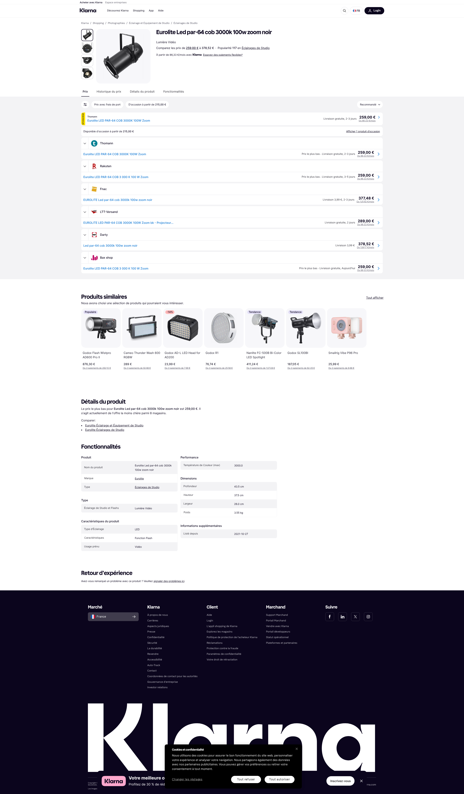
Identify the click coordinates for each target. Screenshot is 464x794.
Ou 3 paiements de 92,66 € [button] (137, 368)
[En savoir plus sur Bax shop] (84, 257)
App (151, 10)
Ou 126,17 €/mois (365, 247)
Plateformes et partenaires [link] (281, 642)
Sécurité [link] (152, 642)
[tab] (85, 91)
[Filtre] (85, 104)
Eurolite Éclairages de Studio (104, 430)
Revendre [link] (153, 654)
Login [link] (210, 620)
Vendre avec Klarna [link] (277, 626)
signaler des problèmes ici (169, 581)
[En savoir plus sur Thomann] (84, 143)
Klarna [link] (85, 23)
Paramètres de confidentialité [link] (224, 654)
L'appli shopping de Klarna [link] (222, 626)
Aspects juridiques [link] (158, 626)
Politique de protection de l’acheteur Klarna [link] (232, 637)
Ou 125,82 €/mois (365, 201)
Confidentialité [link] (156, 637)
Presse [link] (151, 631)
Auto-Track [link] (153, 665)
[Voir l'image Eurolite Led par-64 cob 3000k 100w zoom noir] (87, 35)
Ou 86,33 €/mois (367, 120)
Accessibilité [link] (154, 659)
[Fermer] (297, 749)
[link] (329, 616)
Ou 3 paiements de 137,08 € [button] (260, 368)
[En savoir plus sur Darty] (84, 234)
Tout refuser (246, 779)
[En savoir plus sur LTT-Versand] (84, 212)
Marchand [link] (275, 607)
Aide (160, 10)
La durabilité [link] (154, 648)
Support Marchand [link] (277, 615)
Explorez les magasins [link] (219, 631)
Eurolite (139, 478)
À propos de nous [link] (157, 615)
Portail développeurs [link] (278, 631)
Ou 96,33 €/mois (365, 224)
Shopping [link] (98, 23)
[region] (233, 766)
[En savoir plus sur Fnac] (84, 189)
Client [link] (212, 607)
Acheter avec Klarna (91, 2)
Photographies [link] (116, 23)
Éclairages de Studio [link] (186, 23)
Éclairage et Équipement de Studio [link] (149, 23)
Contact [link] (152, 670)
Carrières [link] (152, 620)
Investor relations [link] (157, 687)
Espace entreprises (116, 2)
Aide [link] (209, 615)
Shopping (138, 10)
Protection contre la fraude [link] (222, 648)
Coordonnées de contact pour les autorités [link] (172, 676)
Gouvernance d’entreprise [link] (162, 681)
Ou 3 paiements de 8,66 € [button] (341, 368)
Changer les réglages (187, 779)
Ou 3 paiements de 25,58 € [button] (219, 368)
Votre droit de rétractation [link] (222, 659)
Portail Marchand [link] (276, 620)
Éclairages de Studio (256, 48)
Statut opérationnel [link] (277, 637)
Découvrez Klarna (118, 10)
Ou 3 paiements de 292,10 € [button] (97, 368)
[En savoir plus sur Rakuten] (84, 166)
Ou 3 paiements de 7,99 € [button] (177, 368)
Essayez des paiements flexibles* (223, 54)
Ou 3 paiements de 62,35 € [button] (301, 368)
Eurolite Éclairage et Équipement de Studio (114, 425)
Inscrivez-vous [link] (340, 781)
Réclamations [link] (214, 642)
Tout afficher (375, 297)
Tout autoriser (279, 779)
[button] (356, 11)
